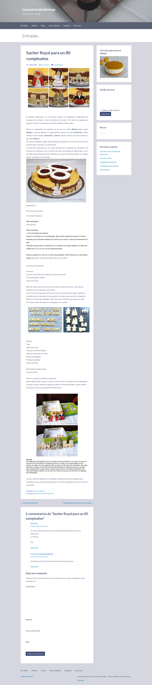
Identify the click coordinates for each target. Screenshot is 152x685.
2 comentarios (58, 65)
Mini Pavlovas (105, 170)
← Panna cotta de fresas (29, 503)
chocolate (45, 493)
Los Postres (45, 65)
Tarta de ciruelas (106, 158)
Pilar (32, 523)
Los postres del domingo (38, 9)
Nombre (29, 620)
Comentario (31, 586)
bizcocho (38, 493)
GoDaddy (81, 680)
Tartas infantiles (54, 25)
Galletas (34, 25)
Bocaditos (24, 25)
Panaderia (66, 25)
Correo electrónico (33, 631)
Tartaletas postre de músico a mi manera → (78, 503)
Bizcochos (77, 25)
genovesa (51, 493)
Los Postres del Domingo (40, 554)
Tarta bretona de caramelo (109, 166)
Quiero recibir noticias (111, 110)
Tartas (43, 25)
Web (27, 642)
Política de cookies (27, 676)
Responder (34, 548)
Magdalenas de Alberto (108, 162)
